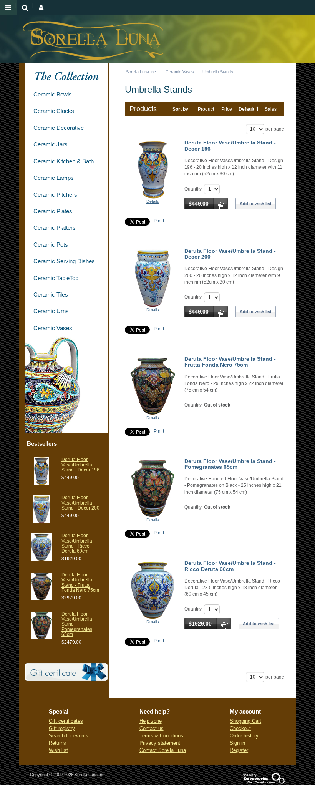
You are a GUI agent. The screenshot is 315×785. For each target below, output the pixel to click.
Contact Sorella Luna (162, 750)
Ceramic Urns (51, 311)
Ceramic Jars (50, 144)
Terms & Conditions (161, 736)
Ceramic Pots (50, 244)
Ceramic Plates (52, 211)
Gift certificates (66, 721)
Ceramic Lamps (53, 177)
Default (246, 109)
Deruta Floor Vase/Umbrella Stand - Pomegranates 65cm (230, 464)
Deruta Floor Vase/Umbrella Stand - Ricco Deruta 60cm (230, 566)
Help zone (150, 721)
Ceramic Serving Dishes (64, 261)
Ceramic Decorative (58, 127)
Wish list (58, 750)
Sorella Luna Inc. (141, 72)
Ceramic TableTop (55, 278)
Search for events (68, 736)
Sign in (237, 743)
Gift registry (62, 728)
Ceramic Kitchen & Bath (63, 161)
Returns (57, 743)
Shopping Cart (245, 721)
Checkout (240, 728)
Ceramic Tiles (50, 294)
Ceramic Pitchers (55, 194)
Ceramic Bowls (52, 94)
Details (152, 201)
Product (206, 109)
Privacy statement (159, 743)
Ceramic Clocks (53, 111)
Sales (271, 109)
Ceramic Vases (180, 72)
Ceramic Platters (54, 227)
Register (239, 750)
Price (226, 109)
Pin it (159, 221)
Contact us (151, 728)
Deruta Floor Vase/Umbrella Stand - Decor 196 (230, 145)
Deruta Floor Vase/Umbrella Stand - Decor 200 (230, 254)
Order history (244, 736)
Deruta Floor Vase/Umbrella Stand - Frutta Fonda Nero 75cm (230, 362)
